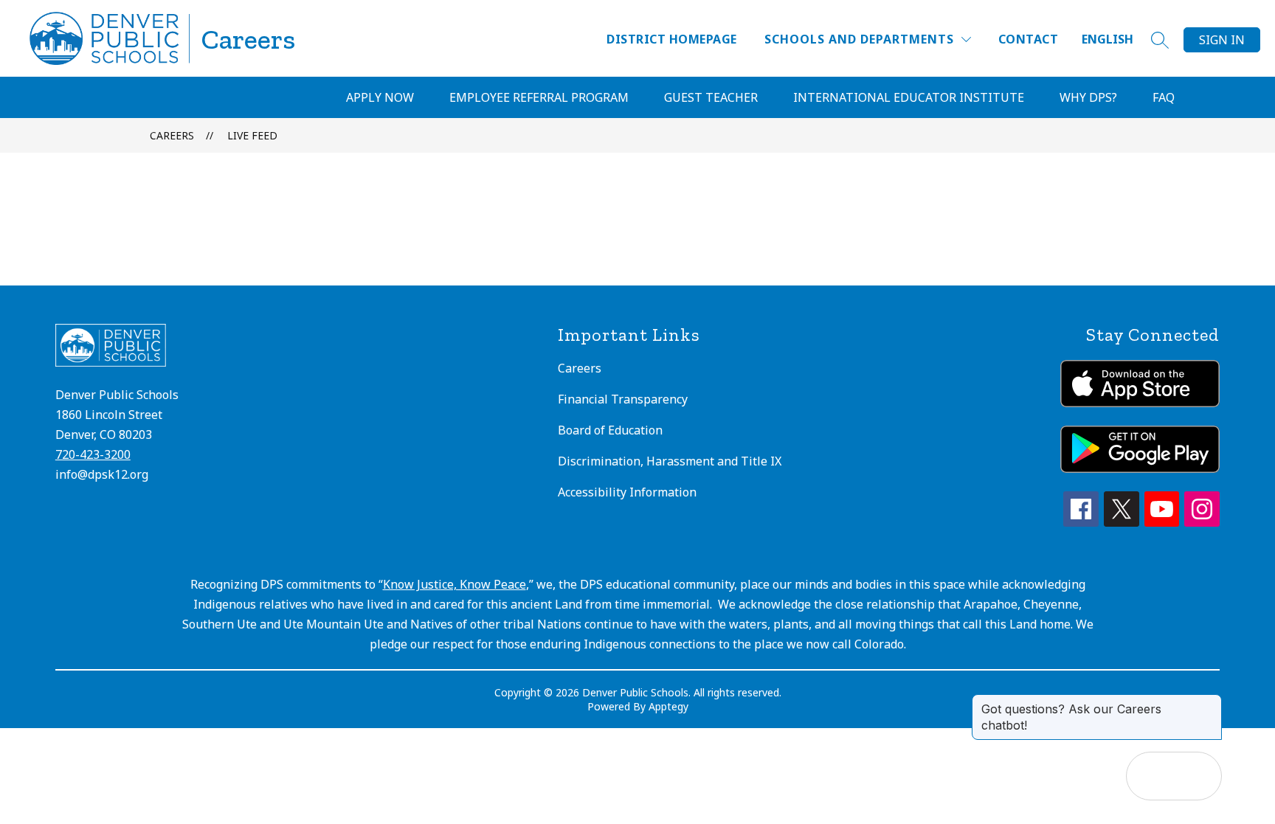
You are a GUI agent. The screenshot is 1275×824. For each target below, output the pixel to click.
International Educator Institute (908, 97)
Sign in (1222, 40)
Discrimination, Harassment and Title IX (669, 461)
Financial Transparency (623, 399)
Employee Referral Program (539, 97)
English (1107, 39)
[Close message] (1210, 701)
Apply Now (380, 97)
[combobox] (1116, 39)
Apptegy (668, 706)
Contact (1028, 39)
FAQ (1164, 97)
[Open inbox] (1150, 776)
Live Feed (252, 135)
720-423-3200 (93, 454)
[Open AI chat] (1197, 776)
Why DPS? (1088, 97)
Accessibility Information (627, 492)
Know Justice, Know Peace (454, 584)
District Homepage (671, 39)
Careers (172, 135)
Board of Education (610, 430)
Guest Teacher (711, 97)
